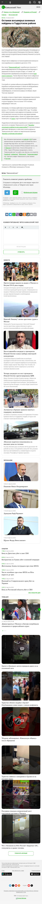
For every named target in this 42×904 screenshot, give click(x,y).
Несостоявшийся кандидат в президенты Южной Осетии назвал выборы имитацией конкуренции (20, 353)
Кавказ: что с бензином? (12, 12)
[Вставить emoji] (22, 227)
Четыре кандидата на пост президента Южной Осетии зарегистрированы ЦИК (19, 374)
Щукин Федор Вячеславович (14, 540)
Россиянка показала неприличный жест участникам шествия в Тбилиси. (17, 812)
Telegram (8, 148)
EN (6, 2)
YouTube (7, 158)
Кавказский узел (14, 67)
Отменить (21, 252)
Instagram (14, 154)
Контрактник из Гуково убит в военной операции (20, 559)
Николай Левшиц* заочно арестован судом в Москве (21, 320)
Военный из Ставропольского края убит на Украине (18, 582)
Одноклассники (32, 154)
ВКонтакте (22, 154)
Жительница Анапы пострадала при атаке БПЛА (20, 566)
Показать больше (21, 853)
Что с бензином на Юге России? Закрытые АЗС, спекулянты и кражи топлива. (20, 846)
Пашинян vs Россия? (30, 12)
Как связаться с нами (18, 870)
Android (25, 139)
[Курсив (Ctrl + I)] (9, 227)
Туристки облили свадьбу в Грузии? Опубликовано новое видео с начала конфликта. (20, 703)
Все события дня (34, 593)
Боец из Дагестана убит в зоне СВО (15, 553)
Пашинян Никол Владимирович (16, 486)
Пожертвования (36, 870)
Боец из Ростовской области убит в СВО (17, 589)
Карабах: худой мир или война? (12, 133)
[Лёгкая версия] (10, 2)
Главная (4, 14)
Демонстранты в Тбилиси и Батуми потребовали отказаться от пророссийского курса (20, 625)
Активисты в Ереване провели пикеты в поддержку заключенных (19, 410)
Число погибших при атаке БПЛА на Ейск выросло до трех (18, 573)
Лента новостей (13, 14)
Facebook (7, 154)
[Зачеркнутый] (17, 227)
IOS (30, 139)
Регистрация (21, 246)
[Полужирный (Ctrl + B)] (5, 227)
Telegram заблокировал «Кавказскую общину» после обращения (19, 739)
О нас (3, 870)
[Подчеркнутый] (13, 227)
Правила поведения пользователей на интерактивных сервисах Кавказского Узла (21, 891)
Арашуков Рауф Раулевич (13, 513)
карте (13, 118)
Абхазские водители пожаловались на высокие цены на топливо (18, 443)
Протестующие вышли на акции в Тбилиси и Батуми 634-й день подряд (21, 284)
